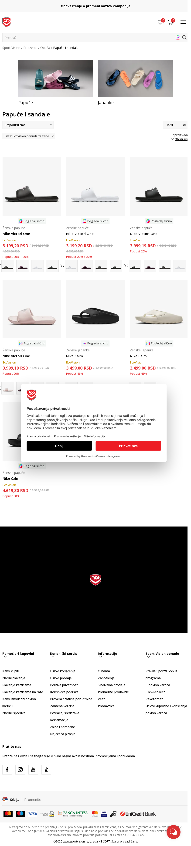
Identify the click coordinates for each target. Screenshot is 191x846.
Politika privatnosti (64, 685)
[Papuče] (55, 78)
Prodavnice (106, 706)
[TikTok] (46, 769)
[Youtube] (33, 769)
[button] (95, 37)
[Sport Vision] (6, 21)
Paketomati (155, 699)
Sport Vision (11, 47)
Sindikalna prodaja (111, 685)
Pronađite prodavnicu (114, 692)
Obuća (45, 47)
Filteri (169, 125)
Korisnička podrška (64, 692)
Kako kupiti (10, 671)
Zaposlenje (106, 678)
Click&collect (155, 692)
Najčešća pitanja (62, 734)
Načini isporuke (13, 713)
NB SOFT (104, 841)
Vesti (102, 699)
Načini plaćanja (13, 678)
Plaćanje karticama (16, 685)
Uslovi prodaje (61, 678)
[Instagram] (20, 769)
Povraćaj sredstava (64, 713)
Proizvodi (30, 47)
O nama (104, 671)
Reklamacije (59, 720)
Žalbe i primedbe (62, 727)
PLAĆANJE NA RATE (95, 4)
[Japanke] (135, 78)
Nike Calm (74, 355)
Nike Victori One (16, 233)
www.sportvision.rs (75, 841)
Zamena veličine (62, 706)
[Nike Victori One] (32, 186)
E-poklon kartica (158, 685)
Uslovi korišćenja (62, 671)
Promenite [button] (32, 799)
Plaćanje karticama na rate (22, 692)
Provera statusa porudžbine (71, 699)
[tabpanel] (56, 82)
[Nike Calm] (95, 309)
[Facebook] (7, 769)
